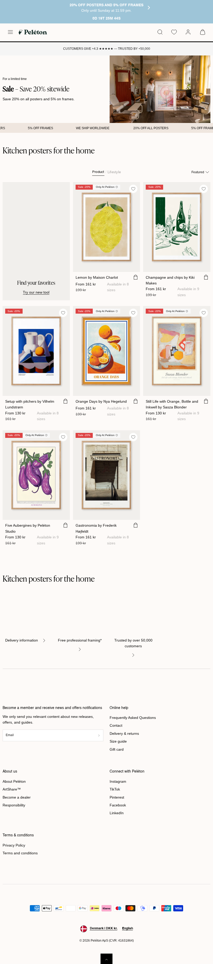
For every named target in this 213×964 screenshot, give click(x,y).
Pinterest (117, 797)
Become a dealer (17, 797)
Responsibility (14, 805)
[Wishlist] (174, 32)
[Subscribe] (99, 735)
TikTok (115, 789)
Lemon (97, 277)
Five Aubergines (27, 528)
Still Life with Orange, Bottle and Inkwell (172, 404)
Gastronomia (96, 528)
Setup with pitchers (29, 404)
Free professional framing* (80, 640)
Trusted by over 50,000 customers (133, 643)
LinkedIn (117, 813)
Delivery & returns (124, 733)
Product (98, 172)
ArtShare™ (12, 789)
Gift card (117, 749)
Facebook (118, 805)
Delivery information (21, 640)
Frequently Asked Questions (133, 718)
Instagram (118, 781)
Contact (116, 725)
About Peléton (14, 781)
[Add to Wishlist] (133, 188)
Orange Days (101, 401)
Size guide (118, 741)
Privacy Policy (14, 845)
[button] (10, 32)
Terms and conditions (20, 853)
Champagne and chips (170, 280)
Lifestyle (114, 172)
